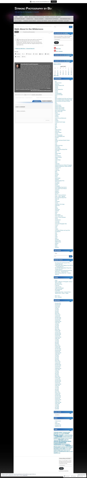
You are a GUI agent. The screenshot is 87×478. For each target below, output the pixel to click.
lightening (63, 444)
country (59, 438)
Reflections (57, 192)
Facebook (48, 88)
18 (57, 73)
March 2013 (57, 376)
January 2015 (57, 347)
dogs (56, 125)
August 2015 (57, 338)
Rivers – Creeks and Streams (60, 195)
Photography (57, 185)
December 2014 (58, 348)
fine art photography (58, 135)
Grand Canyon (57, 148)
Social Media (18, 20)
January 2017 (57, 316)
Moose (56, 172)
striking (62, 450)
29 (68, 74)
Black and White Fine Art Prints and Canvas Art (64, 98)
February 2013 (57, 377)
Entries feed (57, 423)
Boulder (67, 433)
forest (56, 144)
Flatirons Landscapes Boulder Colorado (62, 140)
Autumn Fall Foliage (58, 94)
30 (71, 74)
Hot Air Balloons (58, 155)
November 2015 (58, 334)
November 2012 (58, 381)
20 (63, 73)
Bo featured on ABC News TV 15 (26, 89)
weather (56, 452)
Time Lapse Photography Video (61, 223)
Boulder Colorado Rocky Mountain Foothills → (44, 26)
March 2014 (57, 360)
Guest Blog (57, 150)
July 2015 (57, 339)
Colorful (56, 438)
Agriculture (57, 84)
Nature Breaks (57, 178)
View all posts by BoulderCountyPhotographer (41, 90)
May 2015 (57, 342)
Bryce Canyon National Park (60, 110)
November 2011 (58, 397)
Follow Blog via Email (61, 33)
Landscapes (57, 163)
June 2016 (57, 325)
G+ (18, 89)
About (21, 16)
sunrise (65, 450)
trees (67, 451)
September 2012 (58, 384)
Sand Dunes (57, 201)
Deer (56, 124)
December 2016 (58, 317)
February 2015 (57, 346)
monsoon (59, 445)
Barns (56, 95)
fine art (60, 439)
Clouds (56, 119)
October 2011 (57, 398)
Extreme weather (58, 132)
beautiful (63, 433)
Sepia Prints (57, 205)
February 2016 (57, 330)
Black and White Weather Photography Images (63, 99)
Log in (56, 422)
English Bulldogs (58, 129)
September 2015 (58, 337)
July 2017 (57, 308)
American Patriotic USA (59, 85)
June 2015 (57, 341)
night (72, 445)
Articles (56, 92)
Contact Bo (29, 18)
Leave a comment (38, 94)
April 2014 (57, 359)
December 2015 (58, 333)
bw (63, 435)
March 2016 (57, 329)
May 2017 (57, 311)
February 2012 (57, 393)
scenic (61, 448)
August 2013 (57, 369)
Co (54, 436)
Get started (54, 1)
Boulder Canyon (58, 105)
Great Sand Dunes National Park (61, 149)
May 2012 (57, 389)
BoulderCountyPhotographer (29, 31)
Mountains (57, 174)
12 (60, 71)
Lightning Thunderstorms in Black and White (63, 166)
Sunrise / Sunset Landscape (60, 217)
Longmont (57, 168)
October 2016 (57, 320)
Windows (56, 243)
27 (63, 74)
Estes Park (57, 131)
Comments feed (58, 424)
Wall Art (72, 451)
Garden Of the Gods (59, 145)
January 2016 (57, 331)
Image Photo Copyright (51, 18)
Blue (56, 102)
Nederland (57, 179)
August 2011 (57, 401)
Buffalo (56, 112)
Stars (56, 213)
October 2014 (57, 351)
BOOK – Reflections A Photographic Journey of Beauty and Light (43, 16)
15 (68, 71)
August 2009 (57, 403)
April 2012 (57, 390)
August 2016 (57, 322)
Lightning (68, 444)
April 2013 (57, 374)
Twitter (17, 89)
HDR (56, 152)
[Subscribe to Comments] (55, 51)
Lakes (56, 161)
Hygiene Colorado (58, 157)
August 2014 (57, 354)
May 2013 (57, 373)
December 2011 (58, 395)
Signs (56, 206)
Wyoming (57, 247)
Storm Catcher (57, 214)
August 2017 (57, 307)
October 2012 (57, 382)
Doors (56, 127)
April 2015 (57, 343)
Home (16, 16)
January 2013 (57, 378)
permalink (33, 94)
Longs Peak (57, 170)
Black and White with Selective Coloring (62, 101)
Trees (25, 94)
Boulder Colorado (58, 106)
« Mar (55, 75)
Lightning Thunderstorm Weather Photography (63, 165)
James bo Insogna (60, 441)
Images (56, 158)
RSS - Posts (58, 48)
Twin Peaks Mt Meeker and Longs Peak (62, 230)
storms (59, 450)
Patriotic (56, 184)
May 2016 (57, 326)
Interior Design (57, 159)
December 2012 (58, 380)
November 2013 (58, 365)
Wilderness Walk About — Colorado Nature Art (25, 48)
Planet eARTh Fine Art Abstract (61, 188)
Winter (56, 244)
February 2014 (57, 361)
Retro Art (56, 193)
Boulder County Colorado (59, 107)
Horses (56, 154)
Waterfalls (57, 239)
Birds (56, 97)
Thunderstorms (58, 219)
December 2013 (58, 364)
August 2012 (57, 385)
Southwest (57, 210)
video (56, 235)
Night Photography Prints (59, 180)
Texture (56, 218)
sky (64, 448)
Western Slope (58, 240)
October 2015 (57, 335)
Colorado (56, 120)
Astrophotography (58, 93)
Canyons (56, 115)
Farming (56, 133)
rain (68, 447)
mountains (63, 445)
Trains (56, 226)
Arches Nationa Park (59, 89)
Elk (55, 128)
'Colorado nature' (58, 432)
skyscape (67, 448)
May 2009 (57, 407)
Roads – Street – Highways (60, 196)
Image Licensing (39, 18)
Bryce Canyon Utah (58, 111)
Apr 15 (16, 31)
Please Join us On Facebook (63, 55)
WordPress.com (58, 426)
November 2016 (58, 318)
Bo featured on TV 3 (36, 89)
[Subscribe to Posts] (55, 48)
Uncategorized (57, 231)
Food (56, 142)
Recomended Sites (65, 18)
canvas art (67, 435)
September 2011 (58, 399)
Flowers (56, 141)
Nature (56, 176)
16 (71, 71)
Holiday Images (58, 153)
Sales (56, 200)
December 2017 (58, 303)
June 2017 (57, 309)
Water (56, 238)
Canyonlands (57, 114)
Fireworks (57, 137)
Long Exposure (58, 167)
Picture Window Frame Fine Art (61, 187)
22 (68, 73)
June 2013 (57, 372)
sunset (67, 450)
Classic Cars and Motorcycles (60, 118)
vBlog (56, 234)
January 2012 (57, 394)
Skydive (56, 208)
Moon (56, 171)
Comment (47, 120)
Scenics (56, 202)
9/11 (56, 81)
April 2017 (57, 312)
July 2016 (57, 324)
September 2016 (58, 321)
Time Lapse (57, 221)
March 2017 (57, 313)
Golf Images (57, 146)
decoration (63, 438)
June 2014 (57, 356)
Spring (56, 212)
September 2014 (58, 352)
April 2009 (57, 408)
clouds (71, 435)
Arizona (56, 90)
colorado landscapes (67, 436)
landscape (62, 442)
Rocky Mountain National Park (60, 197)
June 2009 (57, 406)
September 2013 (58, 368)
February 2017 (57, 314)
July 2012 (57, 386)
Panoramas (57, 183)
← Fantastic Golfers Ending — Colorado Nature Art (23, 26)
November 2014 (58, 350)
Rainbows (57, 191)
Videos (56, 236)
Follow (56, 42)
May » (58, 75)
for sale (65, 439)
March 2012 (57, 391)
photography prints (64, 447)
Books (56, 103)
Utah (56, 232)
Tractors (56, 225)
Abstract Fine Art (58, 82)
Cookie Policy (25, 475)
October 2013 (57, 367)
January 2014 (57, 363)
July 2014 (57, 355)
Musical (56, 175)
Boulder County (58, 435)
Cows (56, 123)
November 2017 (58, 304)
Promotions (57, 189)
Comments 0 (37, 101)
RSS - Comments (59, 51)
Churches (57, 116)
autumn (60, 433)
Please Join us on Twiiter (62, 61)
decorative (66, 438)
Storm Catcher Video (59, 215)
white (59, 452)
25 (57, 74)
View (69, 451)
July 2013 (57, 371)
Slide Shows (57, 209)
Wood (56, 245)
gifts (67, 439)
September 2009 (58, 402)
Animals (56, 86)
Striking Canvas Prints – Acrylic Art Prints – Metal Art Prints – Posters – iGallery (46, 20)
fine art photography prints (60, 136)
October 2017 (57, 305)
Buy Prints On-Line (20, 18)
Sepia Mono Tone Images (60, 204)
